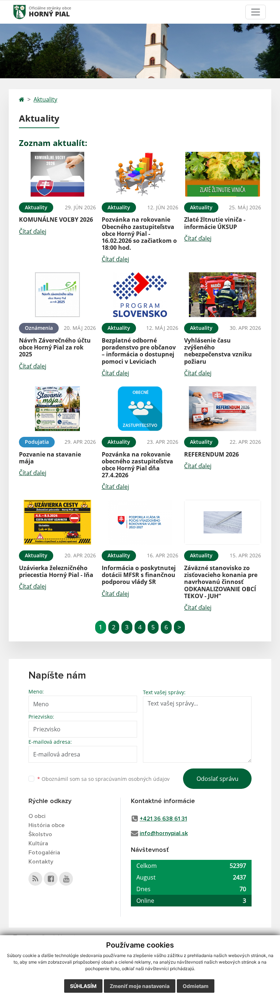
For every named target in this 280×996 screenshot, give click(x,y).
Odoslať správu (217, 779)
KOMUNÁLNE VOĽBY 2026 (56, 220)
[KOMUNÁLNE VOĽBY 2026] (57, 174)
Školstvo (40, 834)
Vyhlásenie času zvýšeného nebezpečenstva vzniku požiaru (218, 350)
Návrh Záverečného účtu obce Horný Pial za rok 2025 (55, 347)
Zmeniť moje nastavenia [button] (140, 986)
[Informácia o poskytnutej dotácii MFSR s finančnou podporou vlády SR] (140, 522)
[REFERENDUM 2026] (222, 408)
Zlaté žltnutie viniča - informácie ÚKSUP (214, 223)
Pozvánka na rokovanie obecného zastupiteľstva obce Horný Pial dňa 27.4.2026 (137, 464)
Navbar (26, 12)
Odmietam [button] (196, 986)
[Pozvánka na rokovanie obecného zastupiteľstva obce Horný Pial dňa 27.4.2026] (140, 408)
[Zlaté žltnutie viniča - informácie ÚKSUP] (222, 174)
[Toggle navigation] (255, 12)
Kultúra (38, 843)
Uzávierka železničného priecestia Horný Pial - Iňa (56, 571)
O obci (37, 816)
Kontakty (40, 862)
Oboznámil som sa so (103, 778)
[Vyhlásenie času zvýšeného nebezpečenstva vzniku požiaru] (222, 294)
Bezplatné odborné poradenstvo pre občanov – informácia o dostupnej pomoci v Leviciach (139, 350)
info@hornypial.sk (164, 833)
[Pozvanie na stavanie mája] (57, 408)
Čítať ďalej (32, 232)
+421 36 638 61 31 (163, 819)
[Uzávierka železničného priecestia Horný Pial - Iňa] (57, 522)
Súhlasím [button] (83, 986)
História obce (46, 825)
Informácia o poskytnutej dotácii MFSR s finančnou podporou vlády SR (139, 575)
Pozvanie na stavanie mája (50, 457)
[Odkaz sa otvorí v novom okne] (35, 879)
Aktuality (45, 99)
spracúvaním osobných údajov (132, 778)
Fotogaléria (44, 852)
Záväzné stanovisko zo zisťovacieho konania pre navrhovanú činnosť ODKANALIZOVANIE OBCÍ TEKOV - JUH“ (220, 582)
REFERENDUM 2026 (211, 454)
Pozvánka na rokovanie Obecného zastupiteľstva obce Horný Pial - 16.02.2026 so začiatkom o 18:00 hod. (139, 234)
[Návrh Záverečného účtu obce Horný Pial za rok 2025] (57, 294)
